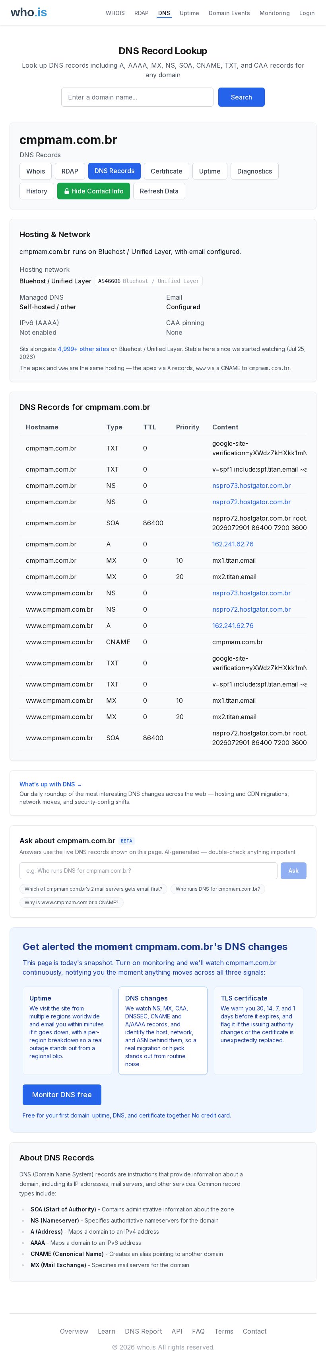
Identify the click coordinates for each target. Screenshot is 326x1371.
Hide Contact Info (98, 191)
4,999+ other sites (83, 348)
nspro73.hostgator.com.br (251, 486)
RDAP (141, 13)
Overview (74, 1331)
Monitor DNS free (62, 1094)
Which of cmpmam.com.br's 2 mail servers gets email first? (93, 889)
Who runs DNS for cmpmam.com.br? (218, 889)
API (176, 1331)
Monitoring (275, 13)
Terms (223, 1331)
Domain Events (229, 13)
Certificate (166, 171)
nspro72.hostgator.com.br (251, 502)
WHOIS (115, 13)
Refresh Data (159, 191)
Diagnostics (254, 171)
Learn (106, 1331)
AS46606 (148, 281)
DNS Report (143, 1331)
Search (241, 97)
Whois (35, 171)
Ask (294, 870)
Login (307, 13)
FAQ (198, 1331)
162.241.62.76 (233, 544)
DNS (164, 13)
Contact (254, 1331)
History (36, 191)
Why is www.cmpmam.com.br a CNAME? (71, 902)
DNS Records (114, 171)
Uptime (189, 13)
